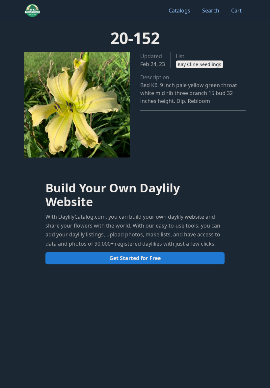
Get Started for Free (135, 258)
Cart (236, 10)
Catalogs (179, 10)
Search (210, 10)
